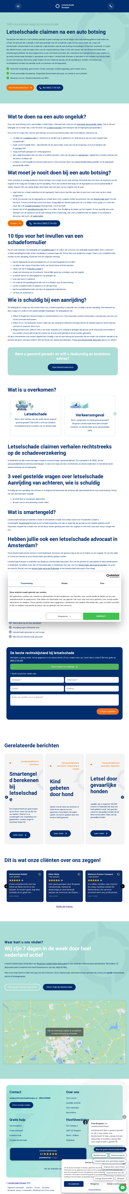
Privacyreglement (94, 1189)
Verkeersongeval (90, 415)
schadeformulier (30, 138)
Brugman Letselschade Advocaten (52, 964)
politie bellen (38, 216)
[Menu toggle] (18, 6)
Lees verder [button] (14, 896)
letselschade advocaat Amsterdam (93, 565)
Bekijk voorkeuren (115, 1184)
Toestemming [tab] (27, 583)
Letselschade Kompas (17, 1183)
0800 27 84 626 (16, 660)
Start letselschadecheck (62, 367)
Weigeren (94, 1184)
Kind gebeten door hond (61, 787)
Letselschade (35, 414)
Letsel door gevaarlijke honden (103, 785)
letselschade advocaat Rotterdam (45, 568)
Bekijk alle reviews (64, 906)
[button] (10, 413)
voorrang (18, 148)
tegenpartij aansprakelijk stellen (89, 124)
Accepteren (73, 1184)
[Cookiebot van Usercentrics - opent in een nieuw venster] (108, 576)
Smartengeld (24, 523)
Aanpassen (63, 616)
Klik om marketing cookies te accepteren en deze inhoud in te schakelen (64, 1032)
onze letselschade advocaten (89, 340)
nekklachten (83, 155)
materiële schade (34, 269)
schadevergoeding (54, 128)
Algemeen (115, 766)
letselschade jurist (101, 199)
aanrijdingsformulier (36, 209)
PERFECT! (101, 616)
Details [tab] (64, 583)
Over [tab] (102, 583)
